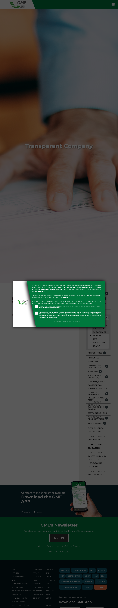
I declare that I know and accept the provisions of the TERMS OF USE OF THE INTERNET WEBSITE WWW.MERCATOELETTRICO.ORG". (70, 306)
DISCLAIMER (63, 297)
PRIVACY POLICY (38, 291)
